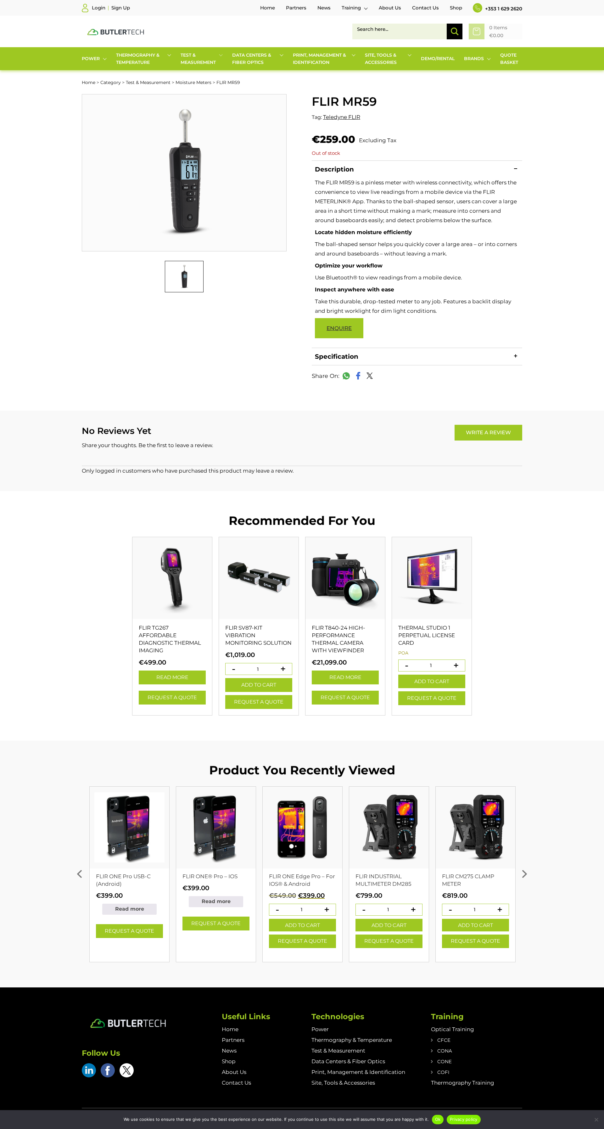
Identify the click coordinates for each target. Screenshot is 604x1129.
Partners (233, 1040)
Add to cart (258, 685)
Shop (229, 1061)
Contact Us (236, 1083)
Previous (79, 874)
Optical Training (452, 1029)
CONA (444, 1051)
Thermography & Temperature (351, 1040)
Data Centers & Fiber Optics (348, 1061)
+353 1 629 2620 (503, 9)
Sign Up (120, 8)
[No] (596, 1119)
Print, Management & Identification (358, 1072)
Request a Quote (172, 697)
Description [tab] (334, 169)
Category (110, 82)
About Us (234, 1072)
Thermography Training (462, 1083)
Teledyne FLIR (341, 117)
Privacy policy (464, 1119)
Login (98, 8)
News (229, 1051)
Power (320, 1029)
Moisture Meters (193, 82)
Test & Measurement (148, 82)
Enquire (339, 328)
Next (524, 874)
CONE (444, 1061)
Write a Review (488, 432)
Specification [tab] (336, 356)
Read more (172, 677)
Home (88, 82)
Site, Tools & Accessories (343, 1083)
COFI (443, 1072)
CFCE (443, 1040)
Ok (438, 1119)
